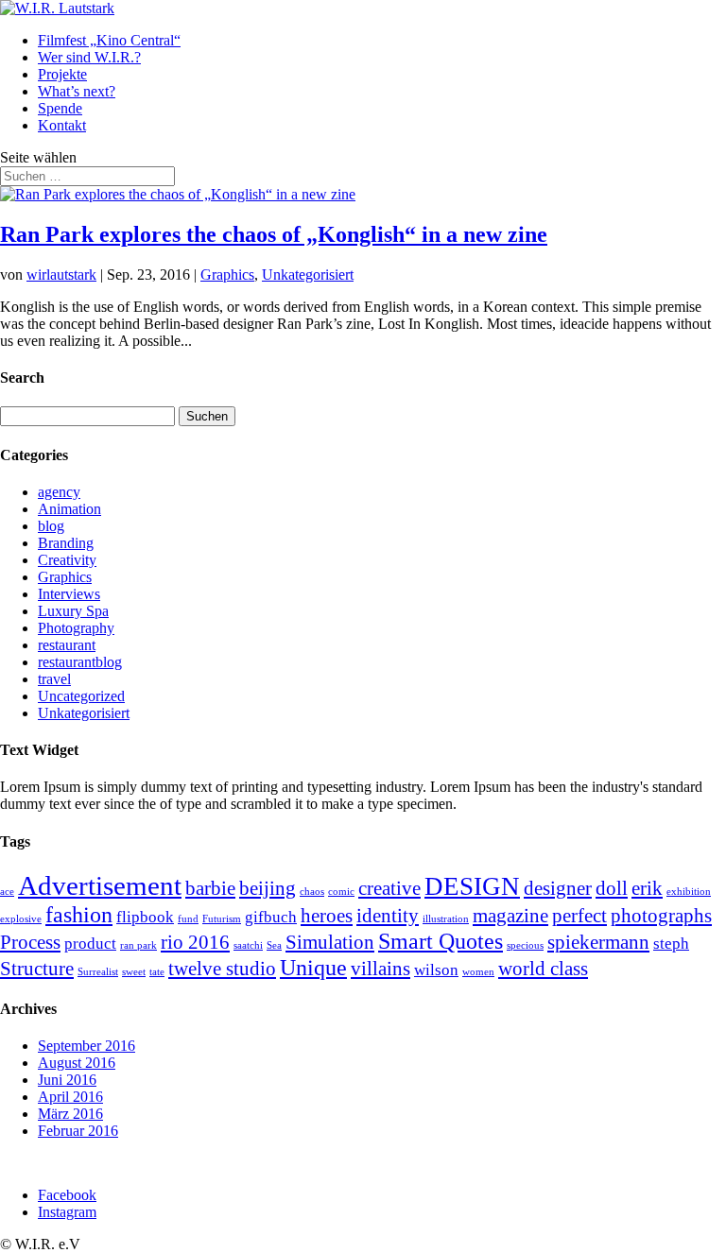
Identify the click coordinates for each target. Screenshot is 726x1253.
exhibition (688, 891)
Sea (274, 945)
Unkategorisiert (308, 274)
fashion (78, 914)
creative (389, 888)
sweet (134, 972)
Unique (313, 967)
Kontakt (62, 125)
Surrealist (98, 972)
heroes (327, 915)
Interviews (69, 594)
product (90, 944)
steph (671, 944)
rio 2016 (195, 942)
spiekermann (598, 942)
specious (525, 945)
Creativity (67, 560)
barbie (210, 888)
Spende (60, 108)
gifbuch (271, 917)
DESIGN (472, 886)
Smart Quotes (440, 940)
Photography (76, 628)
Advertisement (100, 885)
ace (7, 891)
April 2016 (70, 1097)
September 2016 (86, 1046)
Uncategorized (81, 696)
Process (30, 942)
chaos (312, 891)
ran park (138, 945)
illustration (446, 919)
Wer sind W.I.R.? (89, 57)
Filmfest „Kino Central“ (109, 40)
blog (51, 526)
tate (156, 972)
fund (188, 919)
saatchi (248, 945)
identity (387, 915)
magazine (510, 915)
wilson (436, 970)
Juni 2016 (67, 1080)
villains (380, 968)
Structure (37, 968)
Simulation (329, 942)
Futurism (221, 919)
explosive (21, 919)
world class (543, 968)
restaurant (66, 645)
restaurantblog (80, 662)
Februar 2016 (78, 1131)
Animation (69, 509)
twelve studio (222, 968)
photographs (661, 915)
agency (59, 492)
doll (612, 888)
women (478, 972)
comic (341, 891)
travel (54, 679)
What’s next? (76, 91)
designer (558, 888)
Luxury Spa (73, 611)
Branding (66, 543)
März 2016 (70, 1114)
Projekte (62, 74)
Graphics (227, 274)
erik (647, 888)
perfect (579, 915)
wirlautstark (61, 274)
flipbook (145, 917)
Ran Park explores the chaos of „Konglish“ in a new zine (273, 234)
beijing (267, 888)
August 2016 (76, 1063)
